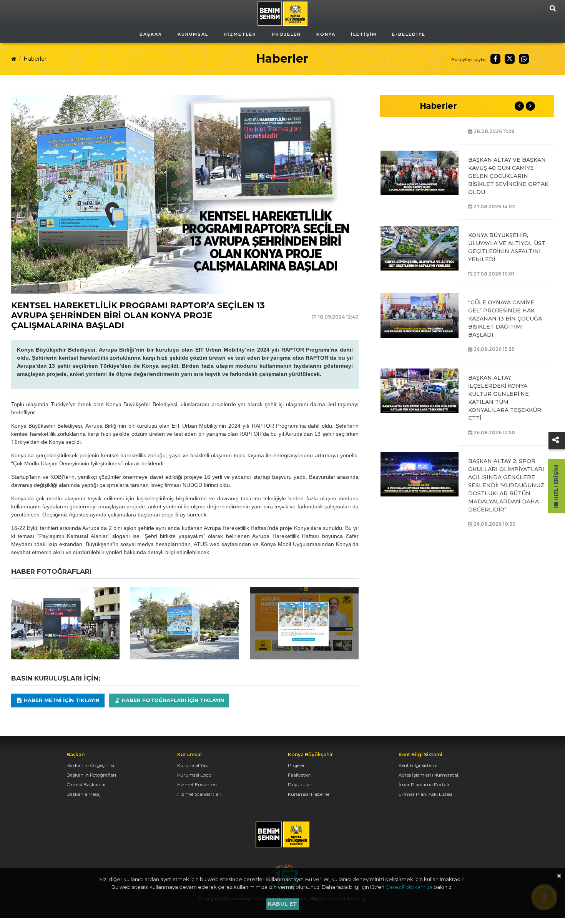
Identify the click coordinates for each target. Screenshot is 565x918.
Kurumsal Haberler (309, 794)
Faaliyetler (299, 775)
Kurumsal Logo (194, 775)
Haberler (35, 58)
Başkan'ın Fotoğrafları (91, 775)
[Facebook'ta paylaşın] (495, 59)
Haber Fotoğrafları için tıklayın (172, 700)
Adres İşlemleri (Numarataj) (429, 775)
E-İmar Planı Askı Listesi (425, 794)
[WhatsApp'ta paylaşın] (524, 59)
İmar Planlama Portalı (424, 784)
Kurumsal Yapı (193, 765)
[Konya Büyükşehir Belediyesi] (282, 13)
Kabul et (282, 903)
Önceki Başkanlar (86, 784)
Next (530, 106)
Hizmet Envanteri (197, 784)
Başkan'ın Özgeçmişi (90, 765)
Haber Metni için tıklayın (61, 700)
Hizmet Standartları (199, 794)
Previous (519, 106)
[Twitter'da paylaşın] (510, 59)
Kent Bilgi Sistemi (418, 765)
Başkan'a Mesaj (83, 794)
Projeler (296, 765)
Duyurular (299, 784)
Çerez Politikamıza (409, 887)
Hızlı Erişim (556, 483)
